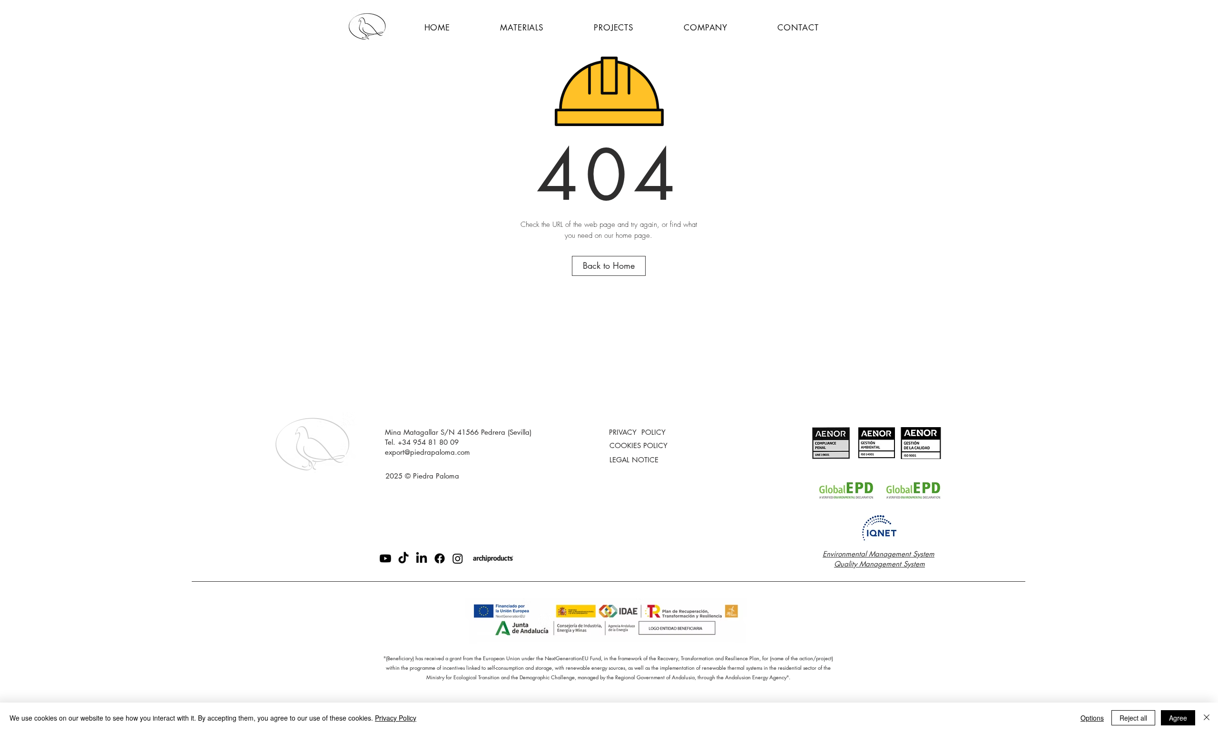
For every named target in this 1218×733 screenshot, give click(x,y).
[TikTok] (403, 558)
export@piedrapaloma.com (427, 452)
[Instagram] (457, 558)
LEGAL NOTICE (633, 459)
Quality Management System (879, 563)
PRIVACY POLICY (637, 432)
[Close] (1206, 717)
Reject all (1133, 718)
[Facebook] (439, 558)
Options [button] (1092, 718)
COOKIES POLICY (638, 445)
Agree (1178, 718)
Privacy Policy (395, 718)
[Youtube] (385, 558)
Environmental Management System (878, 553)
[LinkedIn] (421, 558)
